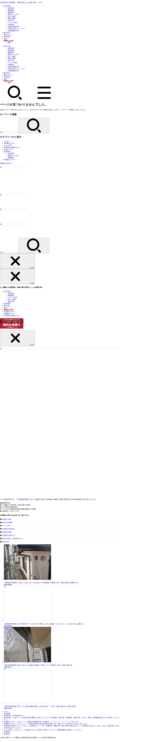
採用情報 (7, 732)
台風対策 (11, 24)
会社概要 (7, 713)
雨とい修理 (12, 16)
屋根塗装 (11, 10)
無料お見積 (5, 541)
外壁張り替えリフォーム (16, 28)
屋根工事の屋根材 (7, 522)
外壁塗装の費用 (7, 532)
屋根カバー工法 (13, 14)
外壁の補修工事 (13, 26)
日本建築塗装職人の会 (25, 499)
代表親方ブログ (9, 143)
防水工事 (11, 20)
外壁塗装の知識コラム (11, 147)
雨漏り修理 (12, 18)
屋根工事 (11, 301)
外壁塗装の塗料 (6, 519)
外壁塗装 (11, 8)
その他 (6, 141)
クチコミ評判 (6, 525)
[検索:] (9, 132)
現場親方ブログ (9, 159)
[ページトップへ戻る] (1, 741)
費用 (9, 42)
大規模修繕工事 (13, 30)
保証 (5, 39)
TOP (5, 712)
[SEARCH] (15, 99)
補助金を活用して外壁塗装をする (12, 538)
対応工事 (7, 6)
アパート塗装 (12, 22)
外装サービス (8, 149)
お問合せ (7, 734)
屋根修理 (11, 12)
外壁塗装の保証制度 (8, 529)
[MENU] (44, 99)
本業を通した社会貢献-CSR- (13, 715)
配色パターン (8, 35)
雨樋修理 (11, 157)
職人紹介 (7, 32)
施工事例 (7, 37)
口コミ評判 (8, 145)
